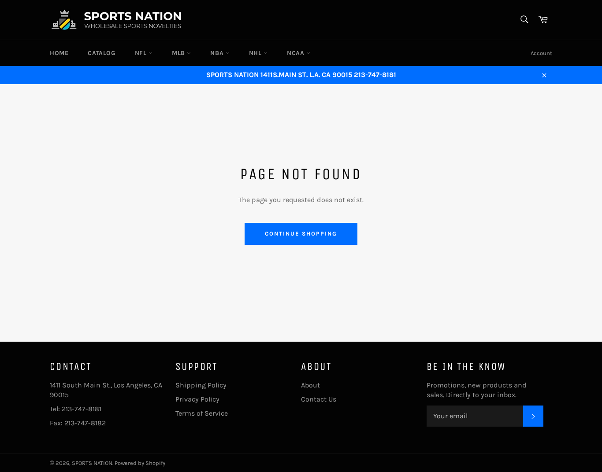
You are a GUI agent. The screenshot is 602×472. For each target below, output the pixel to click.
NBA (217, 53)
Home (59, 53)
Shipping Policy (201, 385)
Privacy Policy (197, 399)
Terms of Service (201, 413)
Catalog (101, 53)
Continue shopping (301, 233)
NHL (256, 53)
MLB (179, 53)
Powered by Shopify (140, 463)
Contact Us (318, 399)
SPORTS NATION (92, 463)
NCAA (296, 53)
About (310, 385)
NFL (142, 53)
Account (541, 53)
